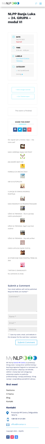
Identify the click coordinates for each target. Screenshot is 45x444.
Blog (8, 397)
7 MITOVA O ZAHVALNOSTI (17, 270)
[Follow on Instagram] (12, 437)
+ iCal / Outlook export (23, 96)
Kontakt (9, 401)
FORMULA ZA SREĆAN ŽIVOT (18, 172)
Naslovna (10, 390)
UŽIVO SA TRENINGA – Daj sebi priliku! (21, 238)
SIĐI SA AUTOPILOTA (15, 182)
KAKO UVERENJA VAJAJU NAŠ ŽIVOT (20, 152)
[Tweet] (20, 130)
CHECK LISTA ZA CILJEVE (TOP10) (19, 248)
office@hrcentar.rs (18, 424)
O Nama (10, 394)
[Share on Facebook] (15, 130)
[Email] (29, 130)
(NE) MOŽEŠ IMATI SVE (15, 162)
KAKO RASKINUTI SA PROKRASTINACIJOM (22, 204)
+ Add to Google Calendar (23, 90)
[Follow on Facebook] (8, 437)
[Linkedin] (24, 130)
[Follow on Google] (16, 437)
